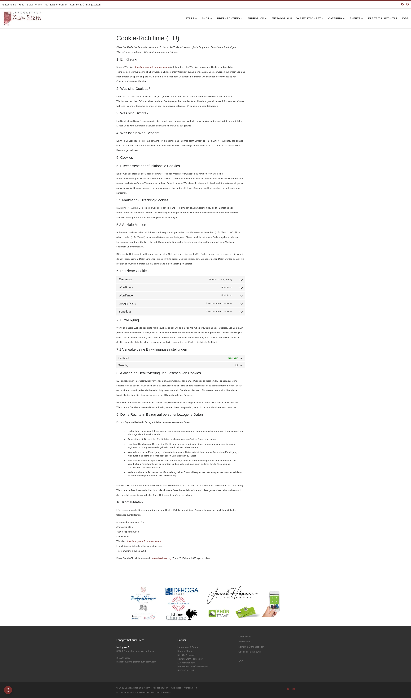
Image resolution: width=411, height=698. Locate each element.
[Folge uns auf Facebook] (402, 5)
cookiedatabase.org (161, 558)
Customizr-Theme (163, 693)
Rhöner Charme (185, 651)
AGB (240, 661)
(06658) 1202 (123, 658)
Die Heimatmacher (187, 662)
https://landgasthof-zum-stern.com (151, 67)
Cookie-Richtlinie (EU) (249, 651)
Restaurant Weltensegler (190, 659)
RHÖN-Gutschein (186, 670)
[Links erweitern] (8, 690)
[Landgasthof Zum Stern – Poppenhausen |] (22, 17)
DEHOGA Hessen (186, 655)
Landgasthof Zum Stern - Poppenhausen (146, 688)
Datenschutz (244, 636)
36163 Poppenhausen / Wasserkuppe (135, 651)
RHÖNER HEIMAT (200, 666)
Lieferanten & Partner (188, 647)
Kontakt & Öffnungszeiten (251, 646)
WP (132, 693)
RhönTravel (183, 666)
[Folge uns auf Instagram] (407, 5)
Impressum (244, 641)
